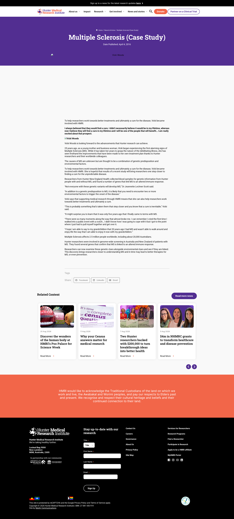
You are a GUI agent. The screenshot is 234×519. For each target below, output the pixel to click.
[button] (82, 280)
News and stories (136, 11)
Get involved (115, 11)
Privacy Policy (80, 503)
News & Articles (109, 30)
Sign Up (91, 488)
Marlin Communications (46, 508)
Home (100, 30)
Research (98, 11)
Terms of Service (98, 503)
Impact (87, 11)
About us (73, 11)
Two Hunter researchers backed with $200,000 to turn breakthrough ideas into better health (135, 343)
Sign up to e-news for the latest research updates (113, 3)
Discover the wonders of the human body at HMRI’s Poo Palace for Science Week (56, 341)
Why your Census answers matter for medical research (93, 340)
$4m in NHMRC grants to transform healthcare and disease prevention (177, 340)
